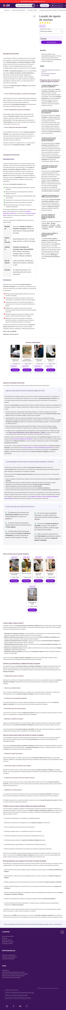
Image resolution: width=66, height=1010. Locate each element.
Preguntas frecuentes (8, 941)
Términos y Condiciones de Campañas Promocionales (19, 992)
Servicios (6, 10)
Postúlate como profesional (9, 957)
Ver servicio (15, 370)
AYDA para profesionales (8, 955)
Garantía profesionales (8, 958)
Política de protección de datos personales (13, 975)
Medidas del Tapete (45, 29)
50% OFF (42, 26)
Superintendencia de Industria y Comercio (13, 972)
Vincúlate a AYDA (32, 10)
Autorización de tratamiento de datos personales (15, 974)
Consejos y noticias (7, 943)
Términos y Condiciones (11, 990)
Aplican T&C (41, 1)
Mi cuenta (4, 938)
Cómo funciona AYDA (8, 936)
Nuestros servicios (7, 940)
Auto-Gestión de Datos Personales (11, 977)
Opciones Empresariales (18, 10)
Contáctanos (5, 970)
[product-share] (34, 16)
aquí (61, 924)
